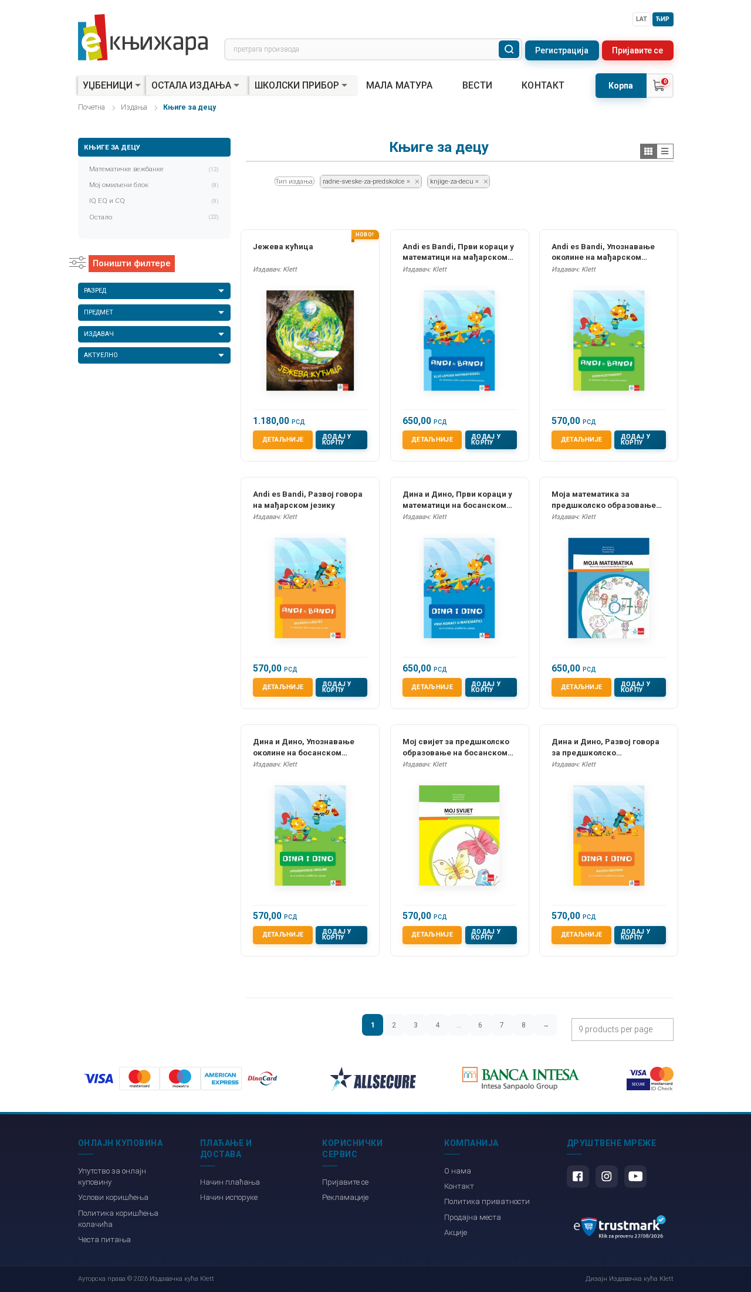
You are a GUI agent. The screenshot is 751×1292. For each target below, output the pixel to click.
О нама (457, 1170)
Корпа (620, 85)
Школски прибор (297, 85)
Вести (477, 85)
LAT (641, 19)
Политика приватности (487, 1201)
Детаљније (283, 439)
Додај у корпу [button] (337, 440)
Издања (134, 107)
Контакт (543, 85)
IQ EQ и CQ (154, 200)
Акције (455, 1232)
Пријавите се (637, 50)
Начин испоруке (229, 1197)
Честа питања (104, 1239)
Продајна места (472, 1217)
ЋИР (662, 19)
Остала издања (191, 85)
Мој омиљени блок (154, 185)
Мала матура (399, 85)
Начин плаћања (230, 1182)
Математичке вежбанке (154, 169)
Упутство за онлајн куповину (112, 1176)
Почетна (91, 107)
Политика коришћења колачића (118, 1219)
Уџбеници (108, 85)
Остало (154, 217)
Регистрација (561, 50)
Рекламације (345, 1197)
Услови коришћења (113, 1197)
